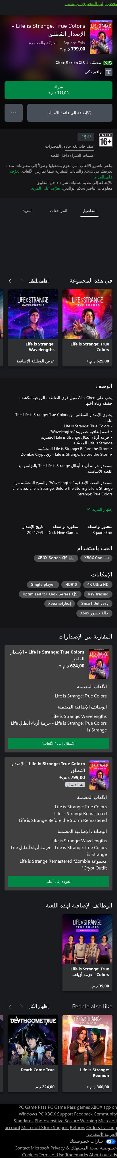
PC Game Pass (32, 1107)
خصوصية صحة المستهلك (94, 1148)
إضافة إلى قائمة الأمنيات (67, 112)
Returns (77, 1127)
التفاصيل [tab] (89, 210)
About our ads (103, 1154)
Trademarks (76, 1154)
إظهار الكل (38, 280)
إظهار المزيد (102, 509)
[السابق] (21, 281)
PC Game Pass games (69, 1107)
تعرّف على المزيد (45, 188)
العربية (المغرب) (101, 1134)
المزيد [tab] (28, 210)
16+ (88, 137)
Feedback (83, 1114)
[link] (87, 327)
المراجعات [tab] (58, 210)
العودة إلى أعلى (58, 881)
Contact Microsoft (31, 1148)
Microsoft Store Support (45, 1127)
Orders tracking (101, 1127)
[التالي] (10, 281)
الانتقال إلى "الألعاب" (59, 743)
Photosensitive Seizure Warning (66, 1120)
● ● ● (13, 112)
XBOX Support (59, 1114)
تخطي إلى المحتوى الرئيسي (91, 3)
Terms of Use (51, 1154)
